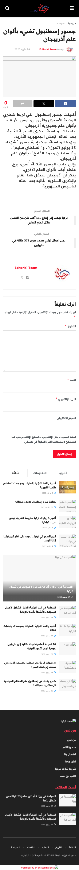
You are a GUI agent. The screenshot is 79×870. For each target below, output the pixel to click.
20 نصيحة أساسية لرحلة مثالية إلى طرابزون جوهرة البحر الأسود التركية (32, 646)
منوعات (60, 23)
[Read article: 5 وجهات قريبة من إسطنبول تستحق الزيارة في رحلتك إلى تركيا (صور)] (67, 667)
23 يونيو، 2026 (47, 654)
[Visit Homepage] (39, 8)
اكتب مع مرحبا (68, 776)
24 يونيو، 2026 (47, 635)
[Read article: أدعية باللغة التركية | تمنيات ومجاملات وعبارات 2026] (67, 630)
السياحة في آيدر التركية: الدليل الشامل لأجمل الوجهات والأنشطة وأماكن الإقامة (30, 609)
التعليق (70, 326)
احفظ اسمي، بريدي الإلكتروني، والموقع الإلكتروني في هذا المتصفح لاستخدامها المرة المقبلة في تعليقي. (44, 439)
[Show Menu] (72, 8)
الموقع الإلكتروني (66, 418)
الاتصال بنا (70, 754)
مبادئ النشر (69, 747)
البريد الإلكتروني (65, 399)
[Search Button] (7, 8)
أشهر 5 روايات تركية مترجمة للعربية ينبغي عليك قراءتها (32, 520)
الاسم (71, 379)
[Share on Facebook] (65, 103)
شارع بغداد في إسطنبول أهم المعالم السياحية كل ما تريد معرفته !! (30, 683)
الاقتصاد (31, 847)
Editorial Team (47, 49)
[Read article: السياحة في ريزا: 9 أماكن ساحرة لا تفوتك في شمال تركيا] (67, 800)
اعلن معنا (70, 761)
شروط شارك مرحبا (65, 768)
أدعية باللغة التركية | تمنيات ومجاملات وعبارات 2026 (30, 628)
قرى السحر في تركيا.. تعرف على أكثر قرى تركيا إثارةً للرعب (30, 538)
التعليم (45, 847)
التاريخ (58, 847)
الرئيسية (72, 23)
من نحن (71, 740)
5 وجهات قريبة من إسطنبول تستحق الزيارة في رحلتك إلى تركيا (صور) (30, 664)
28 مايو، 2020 (22, 49)
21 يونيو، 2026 (47, 691)
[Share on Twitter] (43, 103)
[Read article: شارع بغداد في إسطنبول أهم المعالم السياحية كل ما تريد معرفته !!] (67, 685)
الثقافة (72, 847)
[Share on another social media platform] (22, 103)
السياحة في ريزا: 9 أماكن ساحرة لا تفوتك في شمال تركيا (41, 589)
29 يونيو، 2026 (64, 597)
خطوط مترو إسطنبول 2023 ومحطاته (35, 501)
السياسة (15, 847)
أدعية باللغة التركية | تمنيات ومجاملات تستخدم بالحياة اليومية (29, 485)
